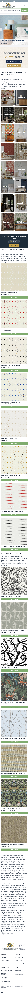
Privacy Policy (19, 974)
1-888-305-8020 (7, 1)
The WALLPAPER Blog (6, 970)
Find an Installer (5, 981)
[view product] (14, 277)
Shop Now (14, 245)
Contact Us (18, 1)
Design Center (5, 960)
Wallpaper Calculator (4, 973)
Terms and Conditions (18, 971)
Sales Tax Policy (19, 963)
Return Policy (18, 960)
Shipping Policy (19, 957)
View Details (14, 297)
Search (24, 10)
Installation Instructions (4, 978)
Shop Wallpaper (14, 65)
